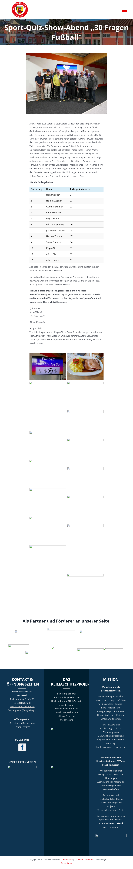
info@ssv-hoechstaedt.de (22, 706)
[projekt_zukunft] (111, 835)
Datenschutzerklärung (84, 859)
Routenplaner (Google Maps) (22, 710)
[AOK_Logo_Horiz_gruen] (99, 631)
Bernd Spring (66, 863)
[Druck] (62, 647)
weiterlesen (66, 719)
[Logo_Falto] (100, 649)
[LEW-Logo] (35, 652)
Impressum (68, 859)
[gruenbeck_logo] (28, 631)
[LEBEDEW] (61, 629)
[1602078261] (18, 645)
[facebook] (22, 747)
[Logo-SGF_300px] (22, 766)
